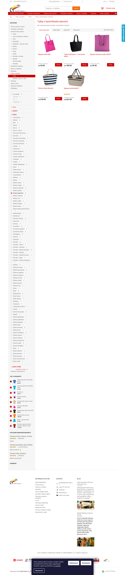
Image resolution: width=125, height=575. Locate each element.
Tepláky (15, 59)
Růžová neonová (19, 275)
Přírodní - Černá (19, 244)
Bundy (15, 49)
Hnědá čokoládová (20, 164)
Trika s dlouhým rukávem (20, 36)
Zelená (16, 314)
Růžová (16, 265)
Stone (16, 288)
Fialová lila (17, 149)
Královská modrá (19, 172)
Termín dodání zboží (41, 492)
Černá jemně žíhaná (20, 133)
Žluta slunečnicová (20, 359)
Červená (17, 136)
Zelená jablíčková (19, 317)
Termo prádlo (17, 61)
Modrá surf (18, 198)
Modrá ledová (18, 190)
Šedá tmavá (18, 296)
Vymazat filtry (21, 369)
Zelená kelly (18, 325)
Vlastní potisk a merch (18, 26)
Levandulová (18, 175)
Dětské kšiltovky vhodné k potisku (85, 514)
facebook (61, 490)
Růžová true (18, 285)
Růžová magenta (19, 272)
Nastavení (39, 571)
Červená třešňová (20, 143)
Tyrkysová (17, 304)
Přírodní (17, 242)
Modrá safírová (19, 196)
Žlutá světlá (18, 361)
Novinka (16, 97)
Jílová (16, 167)
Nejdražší (67, 30)
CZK (104, 1)
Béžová (16, 120)
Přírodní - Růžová (19, 252)
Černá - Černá (18, 130)
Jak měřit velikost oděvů (42, 494)
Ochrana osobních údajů (43, 510)
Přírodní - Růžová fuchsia (22, 255)
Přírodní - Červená (20, 247)
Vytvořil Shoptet (110, 571)
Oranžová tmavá (19, 231)
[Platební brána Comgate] (18, 560)
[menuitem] (16, 13)
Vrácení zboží (39, 505)
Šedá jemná (18, 293)
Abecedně (76, 30)
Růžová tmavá (18, 283)
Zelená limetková (19, 332)
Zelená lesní (18, 330)
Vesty (14, 51)
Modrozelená (18, 213)
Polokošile (16, 41)
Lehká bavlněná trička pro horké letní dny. (85, 483)
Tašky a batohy (15, 73)
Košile (14, 54)
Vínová (16, 309)
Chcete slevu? (67, 1)
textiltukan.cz (63, 492)
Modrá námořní (19, 193)
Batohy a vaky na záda (19, 78)
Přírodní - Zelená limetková (21, 261)
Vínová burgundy (19, 312)
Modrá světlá (18, 201)
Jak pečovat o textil (41, 512)
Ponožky (15, 63)
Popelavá (17, 239)
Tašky (14, 76)
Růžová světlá (18, 280)
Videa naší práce (64, 495)
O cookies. (57, 566)
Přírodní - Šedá (19, 258)
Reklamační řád (40, 507)
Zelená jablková (19, 322)
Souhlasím (86, 563)
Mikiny (15, 46)
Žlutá (16, 348)
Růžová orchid (19, 278)
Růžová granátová (20, 270)
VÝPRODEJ (14, 88)
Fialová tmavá (18, 154)
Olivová (16, 224)
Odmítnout (73, 563)
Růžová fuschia (19, 267)
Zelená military (19, 338)
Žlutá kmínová (18, 353)
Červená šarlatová (20, 141)
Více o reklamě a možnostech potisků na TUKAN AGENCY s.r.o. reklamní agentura (62, 553)
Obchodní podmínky (41, 503)
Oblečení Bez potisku (17, 31)
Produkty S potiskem (17, 29)
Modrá (16, 180)
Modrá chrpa (18, 183)
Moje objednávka (54, 1)
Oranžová (17, 226)
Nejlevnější (56, 30)
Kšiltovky (13, 71)
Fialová (16, 146)
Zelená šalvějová (19, 346)
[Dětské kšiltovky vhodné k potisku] (85, 541)
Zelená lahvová (19, 327)
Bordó (16, 125)
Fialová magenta (19, 151)
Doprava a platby (40, 487)
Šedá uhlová (18, 298)
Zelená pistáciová (19, 340)
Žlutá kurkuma (19, 356)
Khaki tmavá (18, 169)
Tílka (14, 39)
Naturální (17, 221)
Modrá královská (19, 188)
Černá (16, 128)
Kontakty (38, 489)
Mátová (16, 177)
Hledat (76, 8)
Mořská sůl (17, 216)
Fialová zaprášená (20, 156)
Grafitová (17, 159)
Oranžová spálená (20, 229)
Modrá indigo (18, 185)
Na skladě (17, 94)
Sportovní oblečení (16, 86)
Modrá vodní (18, 206)
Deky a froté (14, 83)
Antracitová (18, 117)
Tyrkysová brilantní (20, 306)
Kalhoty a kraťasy (18, 56)
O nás (37, 500)
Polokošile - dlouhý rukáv (20, 44)
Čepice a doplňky (16, 68)
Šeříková (17, 301)
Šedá (16, 291)
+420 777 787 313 (64, 487)
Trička (14, 34)
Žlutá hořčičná (19, 351)
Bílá (15, 122)
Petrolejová (18, 234)
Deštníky (13, 81)
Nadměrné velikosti (17, 66)
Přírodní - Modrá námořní (22, 250)
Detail (58, 65)
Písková (16, 237)
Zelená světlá (18, 343)
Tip (15, 99)
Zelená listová (18, 335)
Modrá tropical (19, 203)
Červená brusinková (20, 138)
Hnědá (16, 162)
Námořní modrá (19, 218)
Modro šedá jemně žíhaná (21, 209)
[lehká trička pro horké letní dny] (85, 505)
